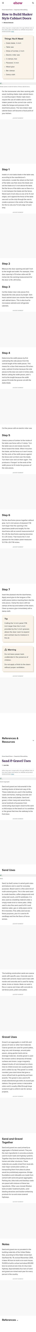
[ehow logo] (18, 3)
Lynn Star (6, 765)
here (12, 31)
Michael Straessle (8, 22)
